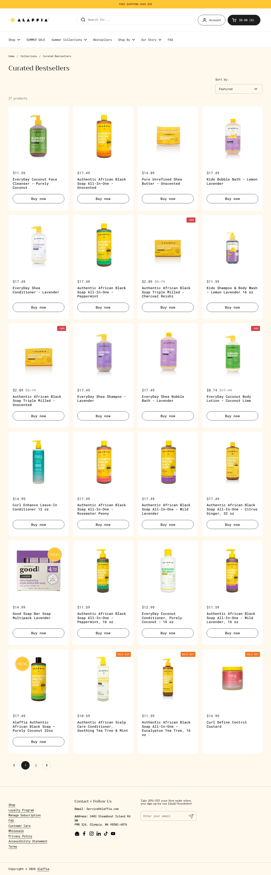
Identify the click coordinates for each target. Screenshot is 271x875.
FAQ (11, 820)
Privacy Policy (20, 836)
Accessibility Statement (27, 841)
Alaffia (43, 869)
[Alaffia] (29, 20)
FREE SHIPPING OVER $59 (135, 4)
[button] (244, 20)
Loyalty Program (21, 810)
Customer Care (19, 826)
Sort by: (222, 79)
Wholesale (16, 831)
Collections (29, 56)
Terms (12, 846)
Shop (11, 805)
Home (11, 56)
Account (215, 20)
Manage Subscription (24, 815)
